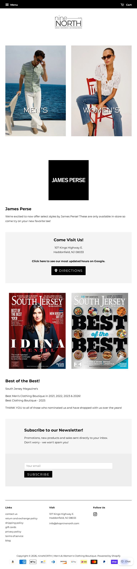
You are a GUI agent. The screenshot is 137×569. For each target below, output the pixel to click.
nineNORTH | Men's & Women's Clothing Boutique (67, 556)
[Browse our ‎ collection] (35, 96)
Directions (70, 271)
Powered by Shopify (108, 556)
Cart (128, 4)
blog (8, 540)
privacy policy (13, 531)
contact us (11, 514)
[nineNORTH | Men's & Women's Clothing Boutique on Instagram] (95, 515)
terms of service (14, 536)
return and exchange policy (21, 518)
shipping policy (14, 523)
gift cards (10, 527)
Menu (14, 4)
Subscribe (38, 474)
